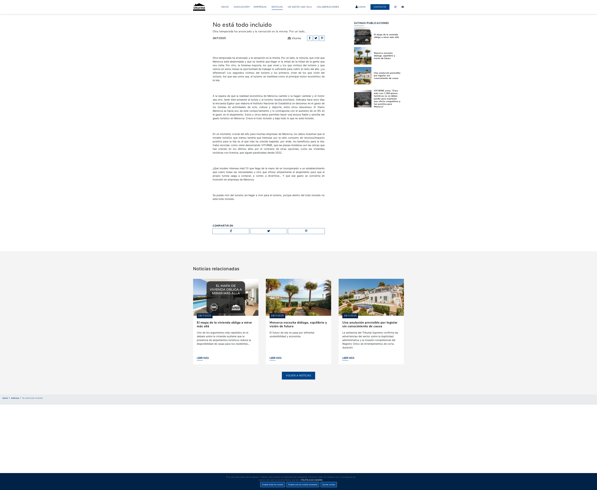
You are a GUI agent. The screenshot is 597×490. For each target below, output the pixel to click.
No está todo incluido (32, 398)
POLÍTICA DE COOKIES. (312, 480)
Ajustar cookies (328, 484)
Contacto (380, 7)
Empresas (260, 7)
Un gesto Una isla (300, 7)
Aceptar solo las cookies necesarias (302, 484)
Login (362, 7)
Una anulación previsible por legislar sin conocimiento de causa (387, 76)
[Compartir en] (309, 38)
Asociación (241, 7)
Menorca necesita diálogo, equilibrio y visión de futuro (384, 56)
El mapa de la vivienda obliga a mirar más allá (386, 35)
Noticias (15, 398)
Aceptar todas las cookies (272, 484)
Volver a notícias (298, 375)
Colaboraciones (328, 7)
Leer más (203, 358)
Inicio (5, 398)
